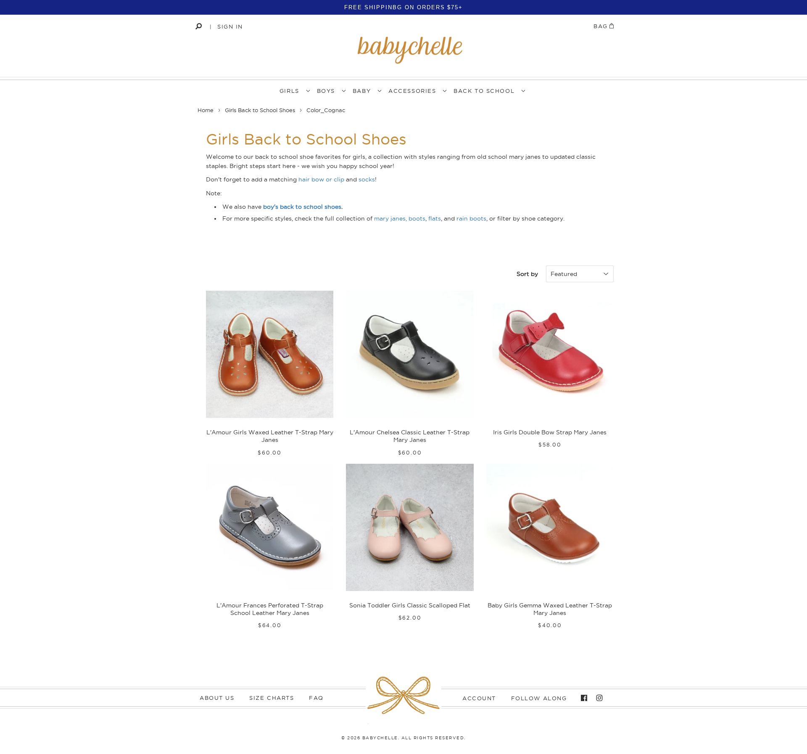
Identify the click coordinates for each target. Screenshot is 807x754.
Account (479, 698)
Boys (326, 91)
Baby (362, 91)
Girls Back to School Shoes (260, 110)
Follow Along (539, 698)
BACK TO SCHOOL (484, 91)
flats (434, 218)
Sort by (527, 274)
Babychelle (380, 738)
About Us (217, 698)
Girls (289, 91)
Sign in (230, 26)
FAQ (316, 698)
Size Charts (271, 698)
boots (417, 218)
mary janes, (390, 218)
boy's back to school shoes (302, 206)
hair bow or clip (321, 179)
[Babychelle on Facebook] (581, 698)
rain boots (471, 218)
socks (367, 179)
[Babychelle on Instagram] (597, 698)
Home (206, 110)
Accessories (412, 91)
